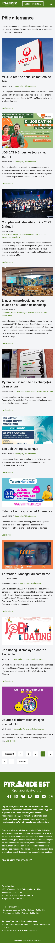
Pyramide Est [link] (15, 237)
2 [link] (28, 754)
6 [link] (4, 761)
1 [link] (20, 754)
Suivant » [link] (22, 761)
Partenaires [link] (27, 659)
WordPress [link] (36, 940)
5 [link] (50, 754)
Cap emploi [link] (19, 86)
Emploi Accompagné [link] (26, 234)
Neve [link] (16, 940)
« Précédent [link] (9, 754)
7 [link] (11, 761)
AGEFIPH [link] (5, 234)
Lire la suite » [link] (7, 108)
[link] (10, 4)
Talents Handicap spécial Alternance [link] (27, 511)
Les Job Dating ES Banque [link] (20, 449)
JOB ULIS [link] (38, 234)
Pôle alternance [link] (30, 86)
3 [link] (35, 754)
